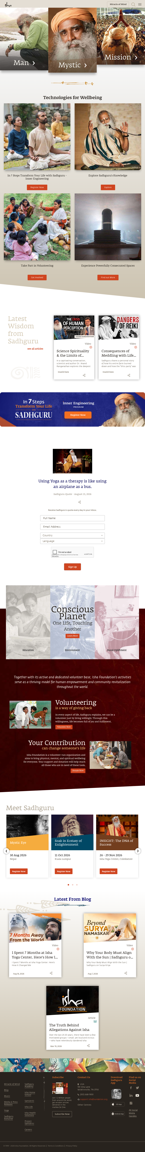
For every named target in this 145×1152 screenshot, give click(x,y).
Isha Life (29, 1107)
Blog (6, 1090)
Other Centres (84, 1105)
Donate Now (78, 771)
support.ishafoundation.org (93, 1099)
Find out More (108, 277)
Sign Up (72, 566)
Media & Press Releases (11, 1103)
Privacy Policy (71, 1146)
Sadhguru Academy (29, 1085)
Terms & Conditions (56, 1146)
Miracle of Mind (12, 1084)
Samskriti (29, 1101)
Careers (28, 1130)
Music (7, 1096)
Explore (108, 187)
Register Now (37, 187)
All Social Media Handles (133, 1113)
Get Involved (37, 277)
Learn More (72, 636)
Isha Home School (30, 1093)
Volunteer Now (64, 727)
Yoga (6, 1110)
